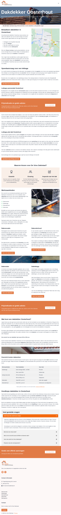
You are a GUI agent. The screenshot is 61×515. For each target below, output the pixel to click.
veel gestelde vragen (39, 25)
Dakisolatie (3, 496)
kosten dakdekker (29, 25)
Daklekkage (4, 493)
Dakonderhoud (4, 495)
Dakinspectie (4, 498)
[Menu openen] (58, 3)
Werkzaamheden (21, 25)
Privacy (16, 513)
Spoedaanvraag (12, 25)
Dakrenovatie (4, 491)
